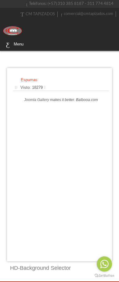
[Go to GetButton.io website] (104, 276)
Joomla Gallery (36, 100)
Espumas (29, 80)
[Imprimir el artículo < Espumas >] (46, 87)
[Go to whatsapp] (104, 264)
